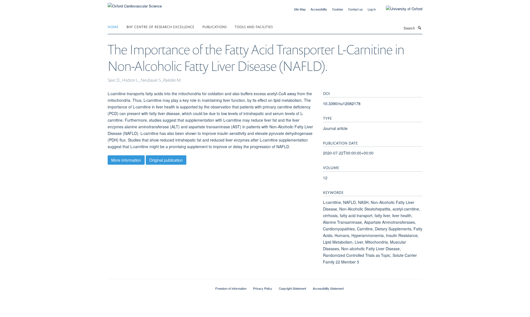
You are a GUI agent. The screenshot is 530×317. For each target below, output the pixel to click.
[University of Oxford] (400, 9)
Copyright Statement (292, 288)
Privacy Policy (262, 288)
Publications (214, 26)
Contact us (355, 9)
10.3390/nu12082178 (342, 103)
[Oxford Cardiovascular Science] (135, 4)
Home (113, 26)
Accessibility (319, 9)
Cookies (337, 9)
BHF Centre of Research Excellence (160, 26)
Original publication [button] (166, 160)
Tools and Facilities (254, 26)
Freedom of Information (231, 288)
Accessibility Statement (328, 288)
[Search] (419, 28)
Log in (372, 9)
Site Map (300, 9)
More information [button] (126, 160)
